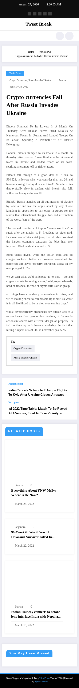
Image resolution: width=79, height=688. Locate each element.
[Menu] (7, 36)
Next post (13, 402)
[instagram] (45, 13)
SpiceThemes (41, 681)
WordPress (44, 678)
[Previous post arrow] (69, 389)
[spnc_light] (69, 36)
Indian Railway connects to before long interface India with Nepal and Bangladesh (36, 614)
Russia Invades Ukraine (39, 80)
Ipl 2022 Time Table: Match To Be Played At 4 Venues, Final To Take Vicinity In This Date (37, 411)
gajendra (20, 527)
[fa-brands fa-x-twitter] (34, 13)
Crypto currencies (18, 80)
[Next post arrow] (69, 410)
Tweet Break (38, 24)
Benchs (62, 80)
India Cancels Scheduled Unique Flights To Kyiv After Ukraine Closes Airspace (37, 392)
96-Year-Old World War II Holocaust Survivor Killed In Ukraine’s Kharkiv (31, 534)
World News (15, 73)
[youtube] (50, 13)
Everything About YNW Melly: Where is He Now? (33, 493)
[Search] (60, 36)
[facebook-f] (29, 13)
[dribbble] (40, 13)
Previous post (15, 383)
